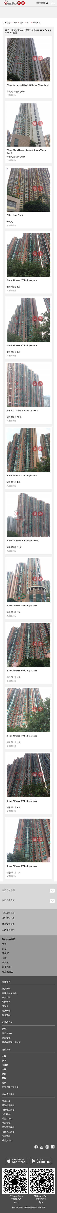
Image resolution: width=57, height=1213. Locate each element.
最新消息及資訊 (9, 993)
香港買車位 (7, 1140)
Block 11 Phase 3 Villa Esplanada (22, 540)
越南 (4, 948)
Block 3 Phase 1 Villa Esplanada (22, 735)
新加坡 (5, 962)
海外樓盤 (6, 1037)
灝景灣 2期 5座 (13, 286)
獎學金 (5, 1006)
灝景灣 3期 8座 (13, 352)
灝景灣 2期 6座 (13, 677)
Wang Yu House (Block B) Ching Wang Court (28, 85)
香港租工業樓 (8, 1109)
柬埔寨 (5, 1065)
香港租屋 (6, 1101)
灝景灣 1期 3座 (13, 742)
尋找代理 (6, 1010)
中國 (4, 1056)
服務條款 (34, 1207)
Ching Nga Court (15, 215)
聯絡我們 (6, 1001)
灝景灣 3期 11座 (14, 547)
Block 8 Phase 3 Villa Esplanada (22, 345)
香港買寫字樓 (8, 1127)
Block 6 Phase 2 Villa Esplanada (22, 670)
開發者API (7, 1033)
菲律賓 (5, 953)
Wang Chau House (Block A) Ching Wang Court (26, 151)
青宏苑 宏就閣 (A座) (16, 156)
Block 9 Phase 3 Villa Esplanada (22, 801)
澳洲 (4, 1073)
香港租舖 (6, 1114)
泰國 (4, 957)
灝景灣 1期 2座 (13, 482)
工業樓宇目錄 (8, 929)
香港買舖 (6, 1136)
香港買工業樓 (8, 1131)
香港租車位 (7, 1118)
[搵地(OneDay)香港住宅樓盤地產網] (14, 2)
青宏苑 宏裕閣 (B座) (16, 91)
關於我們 (6, 988)
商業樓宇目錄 (8, 924)
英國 (4, 1078)
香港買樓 (6, 1123)
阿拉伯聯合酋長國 (10, 1087)
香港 (4, 944)
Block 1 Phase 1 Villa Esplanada (22, 605)
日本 (4, 1060)
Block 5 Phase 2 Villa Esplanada (22, 280)
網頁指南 (6, 1015)
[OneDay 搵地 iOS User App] (16, 1161)
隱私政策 (41, 1207)
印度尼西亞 (7, 971)
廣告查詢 (6, 997)
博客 (4, 1029)
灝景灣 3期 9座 (13, 807)
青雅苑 (10, 221)
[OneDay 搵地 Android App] (41, 1161)
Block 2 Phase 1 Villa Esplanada (22, 475)
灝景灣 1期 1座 (13, 612)
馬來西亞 (6, 967)
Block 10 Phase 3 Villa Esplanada (22, 410)
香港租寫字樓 (8, 1105)
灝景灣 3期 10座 (14, 417)
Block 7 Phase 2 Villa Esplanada (22, 866)
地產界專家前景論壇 (11, 1042)
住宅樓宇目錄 (8, 918)
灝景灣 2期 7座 (13, 872)
